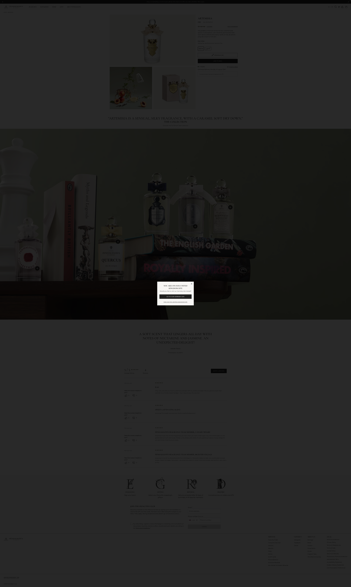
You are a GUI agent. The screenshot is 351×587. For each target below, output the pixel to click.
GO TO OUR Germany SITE (175, 296)
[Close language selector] (191, 284)
